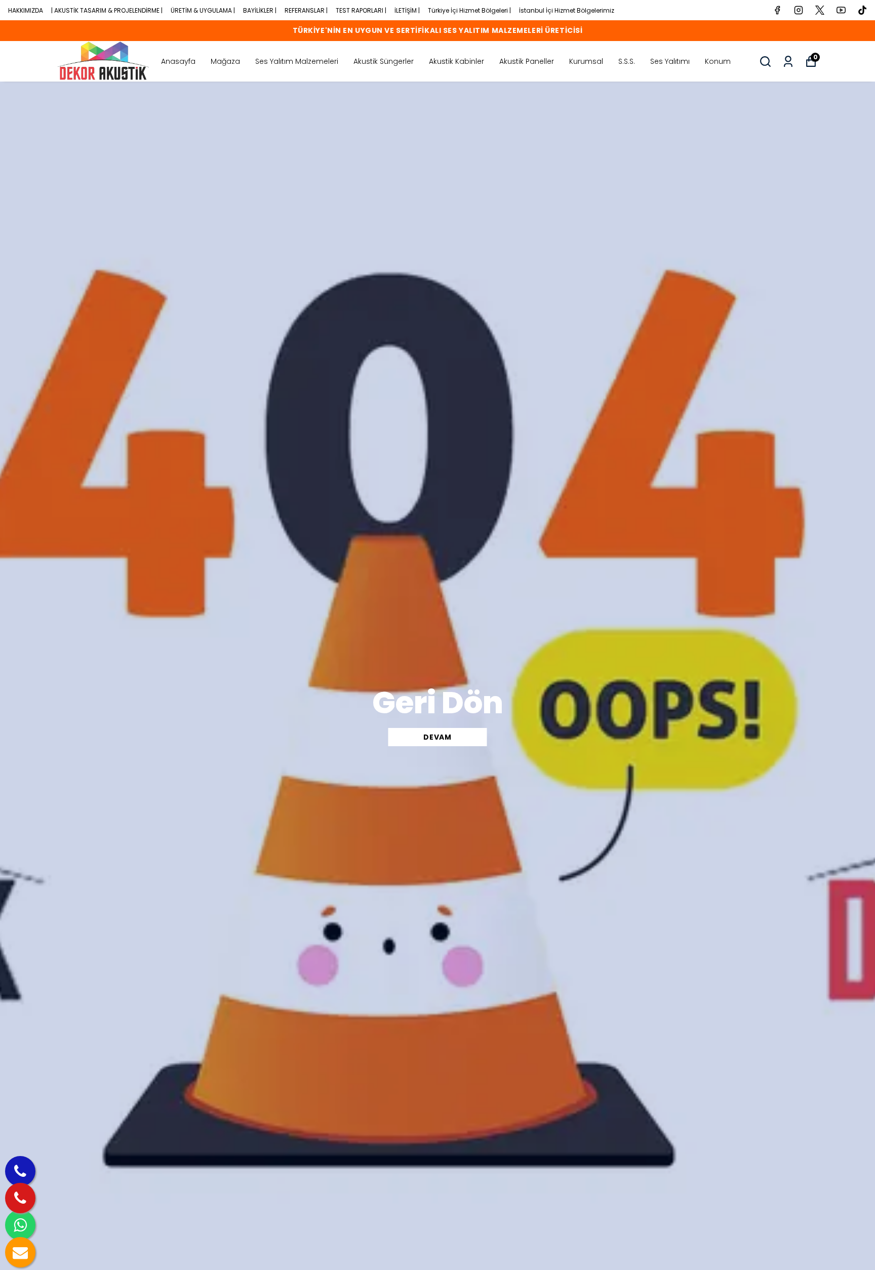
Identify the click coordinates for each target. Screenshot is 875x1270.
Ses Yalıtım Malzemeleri (296, 61)
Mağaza (225, 61)
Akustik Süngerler (383, 61)
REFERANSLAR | (306, 10)
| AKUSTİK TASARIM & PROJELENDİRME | (107, 10)
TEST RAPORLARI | (361, 10)
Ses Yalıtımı (670, 61)
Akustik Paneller (526, 61)
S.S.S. (626, 61)
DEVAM (437, 737)
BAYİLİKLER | (259, 10)
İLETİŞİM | (407, 10)
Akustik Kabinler (456, 61)
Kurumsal (586, 61)
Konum (718, 61)
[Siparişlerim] (788, 61)
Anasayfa (178, 61)
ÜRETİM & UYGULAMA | (203, 10)
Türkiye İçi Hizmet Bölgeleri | (469, 10)
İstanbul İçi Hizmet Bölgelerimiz (566, 10)
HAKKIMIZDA (25, 10)
